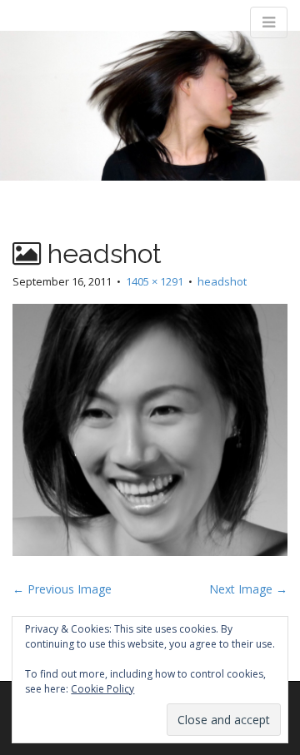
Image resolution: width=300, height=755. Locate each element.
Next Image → (248, 589)
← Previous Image (62, 589)
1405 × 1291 (154, 281)
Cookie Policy (102, 689)
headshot (222, 281)
